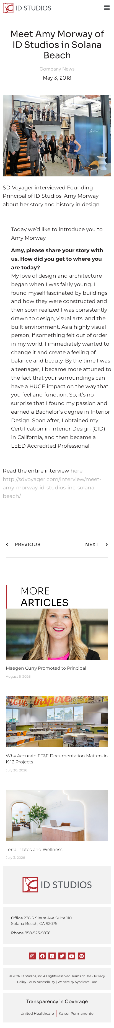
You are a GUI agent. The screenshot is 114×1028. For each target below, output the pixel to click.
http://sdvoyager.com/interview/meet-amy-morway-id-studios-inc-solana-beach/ (52, 487)
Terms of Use (81, 976)
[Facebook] (42, 956)
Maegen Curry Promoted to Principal (46, 668)
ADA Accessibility (42, 982)
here (76, 470)
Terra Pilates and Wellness (34, 849)
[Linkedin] (52, 956)
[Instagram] (32, 956)
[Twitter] (62, 956)
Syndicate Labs (86, 982)
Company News (57, 69)
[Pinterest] (81, 956)
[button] (106, 7)
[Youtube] (72, 956)
